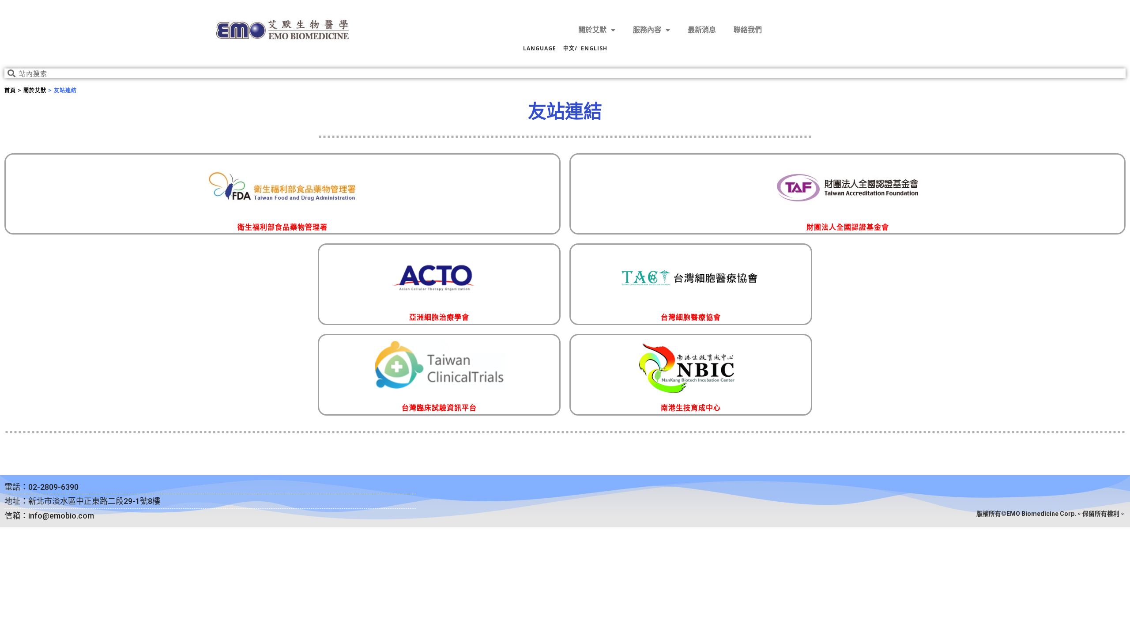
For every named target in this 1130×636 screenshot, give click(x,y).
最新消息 (702, 30)
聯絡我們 (748, 30)
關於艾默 (592, 30)
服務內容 (647, 30)
